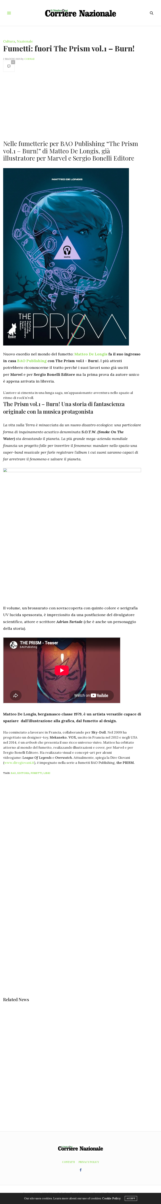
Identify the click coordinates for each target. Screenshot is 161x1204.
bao (13, 773)
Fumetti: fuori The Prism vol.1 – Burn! (69, 48)
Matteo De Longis (90, 354)
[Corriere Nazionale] (80, 13)
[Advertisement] (72, 105)
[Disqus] (80, 833)
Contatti (68, 1162)
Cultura (9, 41)
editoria (23, 773)
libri (46, 773)
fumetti (36, 773)
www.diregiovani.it (19, 762)
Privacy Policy (89, 1162)
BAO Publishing (32, 360)
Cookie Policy (111, 1198)
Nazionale (25, 41)
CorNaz (29, 58)
